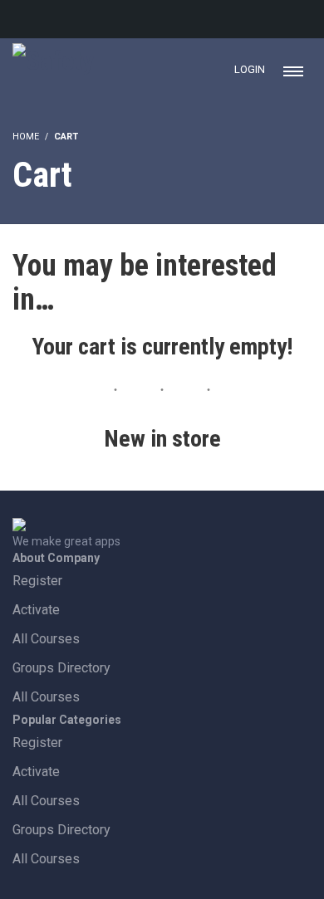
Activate (36, 610)
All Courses (46, 639)
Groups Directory (61, 668)
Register (37, 581)
